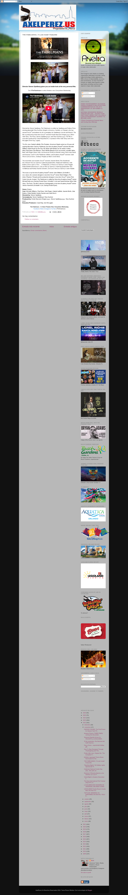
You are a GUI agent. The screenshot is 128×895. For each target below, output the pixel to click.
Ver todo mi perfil (86, 872)
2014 (84, 841)
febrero (86, 818)
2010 (84, 851)
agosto (86, 804)
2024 (84, 717)
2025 (84, 715)
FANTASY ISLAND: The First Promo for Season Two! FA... (94, 730)
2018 (84, 831)
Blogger (90, 890)
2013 (84, 844)
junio (86, 809)
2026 (84, 713)
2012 (84, 846)
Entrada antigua (70, 227)
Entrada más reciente (31, 227)
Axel (92, 860)
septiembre (87, 801)
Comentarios (87, 96)
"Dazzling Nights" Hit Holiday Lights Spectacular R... (94, 765)
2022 (84, 722)
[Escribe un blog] (55, 212)
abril (85, 814)
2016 (84, 836)
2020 (84, 826)
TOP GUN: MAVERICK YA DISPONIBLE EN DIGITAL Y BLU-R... (94, 794)
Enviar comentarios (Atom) (39, 230)
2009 (84, 854)
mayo (86, 811)
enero (86, 821)
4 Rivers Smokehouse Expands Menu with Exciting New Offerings (92, 121)
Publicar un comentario (31, 219)
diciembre (87, 724)
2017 (84, 834)
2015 (84, 839)
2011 (84, 849)
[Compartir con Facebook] (59, 212)
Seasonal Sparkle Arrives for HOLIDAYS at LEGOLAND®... (93, 738)
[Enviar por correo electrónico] (53, 212)
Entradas (86, 93)
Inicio (52, 227)
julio (85, 806)
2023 (84, 720)
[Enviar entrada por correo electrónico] (50, 212)
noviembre (87, 727)
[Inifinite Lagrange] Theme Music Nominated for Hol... (94, 758)
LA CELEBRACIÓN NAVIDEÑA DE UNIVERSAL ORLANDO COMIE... (94, 785)
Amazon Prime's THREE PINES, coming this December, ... (93, 734)
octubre (86, 799)
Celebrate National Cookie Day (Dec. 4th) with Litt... (93, 769)
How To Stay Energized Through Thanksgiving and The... (93, 750)
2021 (84, 824)
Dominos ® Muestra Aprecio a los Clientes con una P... (94, 773)
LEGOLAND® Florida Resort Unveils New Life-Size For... (95, 789)
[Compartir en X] (57, 212)
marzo (86, 816)
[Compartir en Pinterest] (60, 212)
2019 (84, 829)
